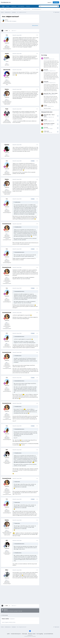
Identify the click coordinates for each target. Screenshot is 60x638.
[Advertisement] (20, 133)
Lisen (45, 128)
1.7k (7, 45)
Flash (6, 108)
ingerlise (6, 144)
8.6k (7, 550)
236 (7, 154)
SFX (7, 449)
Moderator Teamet (31, 633)
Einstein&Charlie (6, 223)
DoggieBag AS (30, 635)
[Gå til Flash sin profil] (7, 113)
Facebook (28, 6)
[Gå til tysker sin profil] (42, 124)
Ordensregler (24, 633)
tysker (45, 124)
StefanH (46, 58)
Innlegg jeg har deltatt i (17, 9)
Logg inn (49, 2)
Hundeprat (14, 21)
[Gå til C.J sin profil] (3, 20)
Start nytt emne (35, 25)
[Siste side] (9, 30)
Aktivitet (2, 9)
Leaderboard (13, 6)
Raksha (7, 89)
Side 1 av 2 (14, 30)
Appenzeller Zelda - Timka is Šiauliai (50, 93)
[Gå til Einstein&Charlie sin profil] (7, 228)
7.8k (7, 63)
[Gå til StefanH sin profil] (42, 58)
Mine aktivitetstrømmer (36, 9)
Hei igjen (45, 105)
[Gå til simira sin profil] (42, 106)
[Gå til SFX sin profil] (7, 454)
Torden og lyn (46, 131)
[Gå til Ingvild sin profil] (7, 57)
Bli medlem (56, 2)
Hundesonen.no (6, 2)
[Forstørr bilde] (16, 74)
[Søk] (58, 6)
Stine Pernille (6, 69)
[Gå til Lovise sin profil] (42, 132)
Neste (7, 30)
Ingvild (7, 53)
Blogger (7, 6)
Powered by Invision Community (30, 636)
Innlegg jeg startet (26, 9)
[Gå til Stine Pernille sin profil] (7, 73)
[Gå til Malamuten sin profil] (42, 70)
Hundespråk (46, 81)
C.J (7, 19)
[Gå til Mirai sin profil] (7, 574)
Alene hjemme (46, 57)
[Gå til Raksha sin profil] (7, 93)
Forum (3, 6)
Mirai (6, 570)
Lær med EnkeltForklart (48, 633)
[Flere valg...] (37, 35)
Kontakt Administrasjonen (16, 633)
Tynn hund (46, 69)
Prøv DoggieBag (21, 6)
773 (7, 119)
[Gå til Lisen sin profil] (42, 128)
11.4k (7, 580)
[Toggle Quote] (14, 202)
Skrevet (51, 58)
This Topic (53, 6)
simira (46, 106)
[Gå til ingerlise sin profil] (7, 148)
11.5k (7, 99)
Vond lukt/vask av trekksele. (49, 123)
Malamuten (47, 70)
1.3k (7, 277)
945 (7, 79)
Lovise (45, 132)
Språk (8, 633)
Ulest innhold (8, 9)
